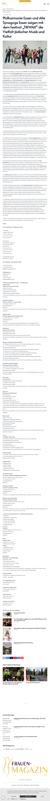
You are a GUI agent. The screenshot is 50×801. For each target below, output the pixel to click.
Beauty (8, 749)
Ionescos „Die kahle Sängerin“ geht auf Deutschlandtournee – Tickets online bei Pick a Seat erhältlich (13, 684)
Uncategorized (30, 749)
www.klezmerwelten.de (18, 356)
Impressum (13, 785)
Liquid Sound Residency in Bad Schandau (23, 642)
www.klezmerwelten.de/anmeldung (33, 356)
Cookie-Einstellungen (34, 785)
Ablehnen (13, 796)
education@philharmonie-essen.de (36, 372)
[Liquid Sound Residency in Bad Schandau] (7, 643)
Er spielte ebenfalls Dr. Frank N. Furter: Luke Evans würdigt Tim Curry (29, 726)
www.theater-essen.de (8, 259)
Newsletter (26, 785)
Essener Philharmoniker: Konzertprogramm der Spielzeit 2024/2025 (30, 628)
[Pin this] (15, 658)
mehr (42, 796)
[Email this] (4, 658)
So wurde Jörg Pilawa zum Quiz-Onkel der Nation (25, 736)
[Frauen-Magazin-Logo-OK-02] (5, 4)
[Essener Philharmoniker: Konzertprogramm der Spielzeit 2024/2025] (7, 628)
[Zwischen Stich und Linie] (7, 613)
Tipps (25, 749)
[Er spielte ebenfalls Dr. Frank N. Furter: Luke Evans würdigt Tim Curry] (7, 727)
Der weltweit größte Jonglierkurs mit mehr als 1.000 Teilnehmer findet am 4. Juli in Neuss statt (30, 619)
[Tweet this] (11, 658)
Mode (18, 749)
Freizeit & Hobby (13, 749)
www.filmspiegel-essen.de (8, 279)
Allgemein (4, 749)
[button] (48, 4)
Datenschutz (20, 785)
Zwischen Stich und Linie (19, 613)
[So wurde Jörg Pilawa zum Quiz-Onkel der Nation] (7, 737)
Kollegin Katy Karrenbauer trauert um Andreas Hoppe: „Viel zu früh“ (29, 718)
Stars (22, 749)
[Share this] (8, 658)
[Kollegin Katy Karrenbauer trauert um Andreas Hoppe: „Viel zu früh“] (7, 719)
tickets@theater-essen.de (8, 257)
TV (27, 749)
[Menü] (44, 4)
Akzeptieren (28, 796)
